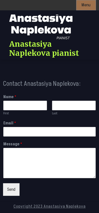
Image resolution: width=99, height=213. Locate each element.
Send (11, 190)
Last (54, 113)
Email (9, 123)
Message (12, 144)
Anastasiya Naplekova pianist (44, 48)
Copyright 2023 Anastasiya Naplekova (49, 206)
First (6, 113)
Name (9, 97)
